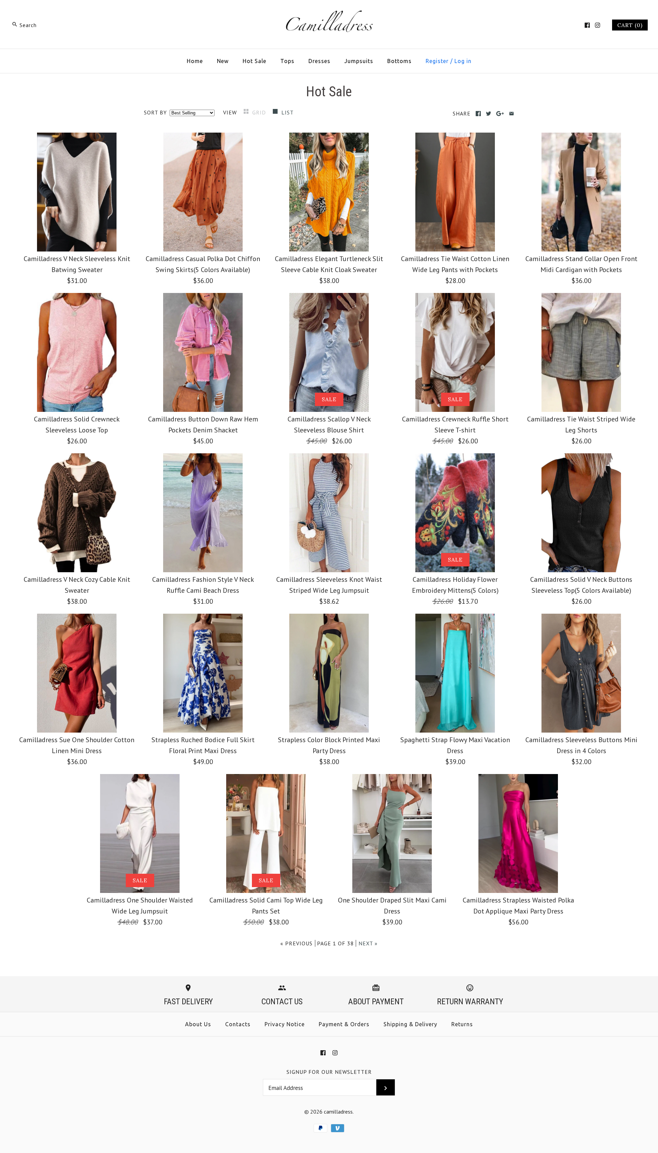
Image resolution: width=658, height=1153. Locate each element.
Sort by (155, 112)
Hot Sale (254, 61)
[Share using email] (511, 113)
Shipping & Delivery (410, 1024)
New (223, 61)
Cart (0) (630, 25)
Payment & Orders (344, 1024)
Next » (368, 943)
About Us (198, 1024)
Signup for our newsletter (329, 1071)
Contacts (238, 1024)
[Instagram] (597, 25)
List (287, 112)
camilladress (338, 1111)
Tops (287, 61)
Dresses (319, 61)
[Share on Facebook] (478, 113)
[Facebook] (587, 25)
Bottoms (399, 61)
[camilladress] (329, 12)
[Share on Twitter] (488, 113)
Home (195, 61)
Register (437, 61)
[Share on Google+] (500, 113)
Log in (463, 61)
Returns (462, 1024)
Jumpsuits (358, 61)
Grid (260, 112)
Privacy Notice (285, 1024)
